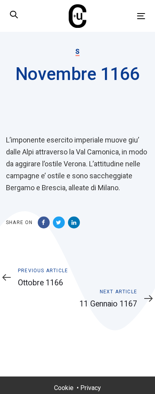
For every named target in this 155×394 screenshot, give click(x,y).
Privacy (90, 388)
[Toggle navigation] (122, 16)
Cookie (64, 388)
